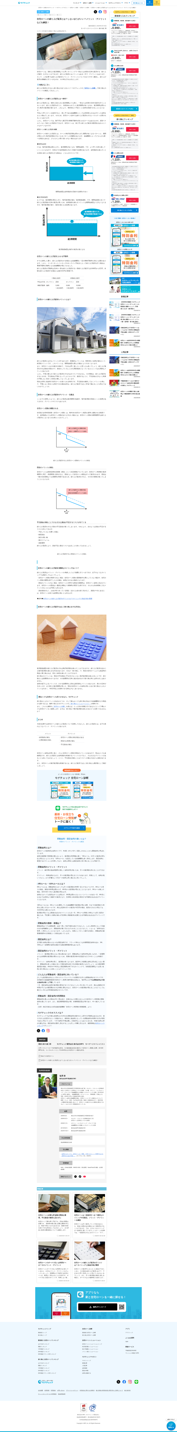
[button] (171, 1424)
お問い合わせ (61, 1390)
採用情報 (46, 1390)
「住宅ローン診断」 (90, 88)
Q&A (126, 1341)
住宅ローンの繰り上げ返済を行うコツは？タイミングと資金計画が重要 (67, 598)
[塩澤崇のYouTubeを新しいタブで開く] (84, 1176)
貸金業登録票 (61, 1394)
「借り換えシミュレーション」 (80, 703)
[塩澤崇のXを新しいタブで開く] (75, 1176)
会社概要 (40, 1390)
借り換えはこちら (138, 3)
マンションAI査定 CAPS (132, 1353)
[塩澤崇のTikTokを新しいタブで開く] (80, 1176)
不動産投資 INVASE (130, 1350)
